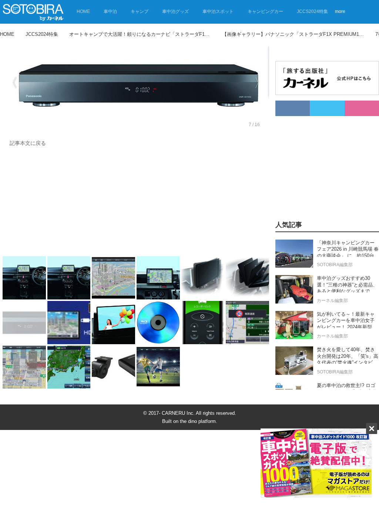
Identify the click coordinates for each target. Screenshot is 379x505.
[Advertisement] (136, 203)
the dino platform (198, 421)
